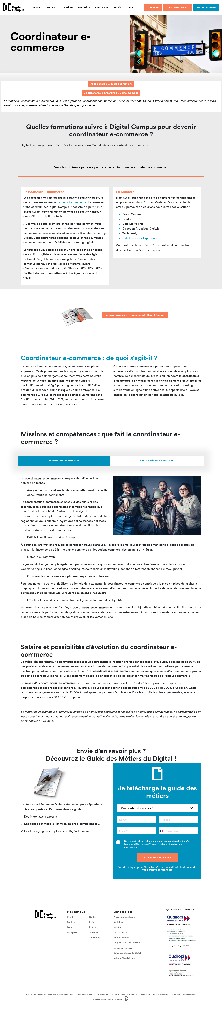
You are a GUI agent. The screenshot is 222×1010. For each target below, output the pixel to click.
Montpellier (72, 932)
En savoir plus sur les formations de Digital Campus (135, 315)
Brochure (153, 7)
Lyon (69, 927)
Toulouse (93, 932)
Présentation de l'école (124, 917)
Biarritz (70, 917)
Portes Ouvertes (206, 7)
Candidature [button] (176, 7)
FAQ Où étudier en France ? (126, 942)
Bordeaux (72, 922)
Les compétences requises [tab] (156, 460)
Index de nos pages (122, 947)
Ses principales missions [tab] (64, 460)
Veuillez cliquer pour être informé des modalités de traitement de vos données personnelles (157, 868)
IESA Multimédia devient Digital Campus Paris (153, 994)
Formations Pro (120, 932)
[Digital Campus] (13, 7)
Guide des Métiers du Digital (127, 953)
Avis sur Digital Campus (124, 958)
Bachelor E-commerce (71, 202)
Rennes (92, 927)
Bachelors (118, 922)
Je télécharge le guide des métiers (111, 83)
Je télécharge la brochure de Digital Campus (111, 93)
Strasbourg (94, 937)
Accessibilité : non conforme (107, 999)
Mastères (117, 927)
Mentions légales (186, 994)
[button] (126, 999)
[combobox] (162, 831)
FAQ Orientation (121, 937)
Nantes (92, 917)
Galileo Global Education (117, 994)
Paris (91, 922)
